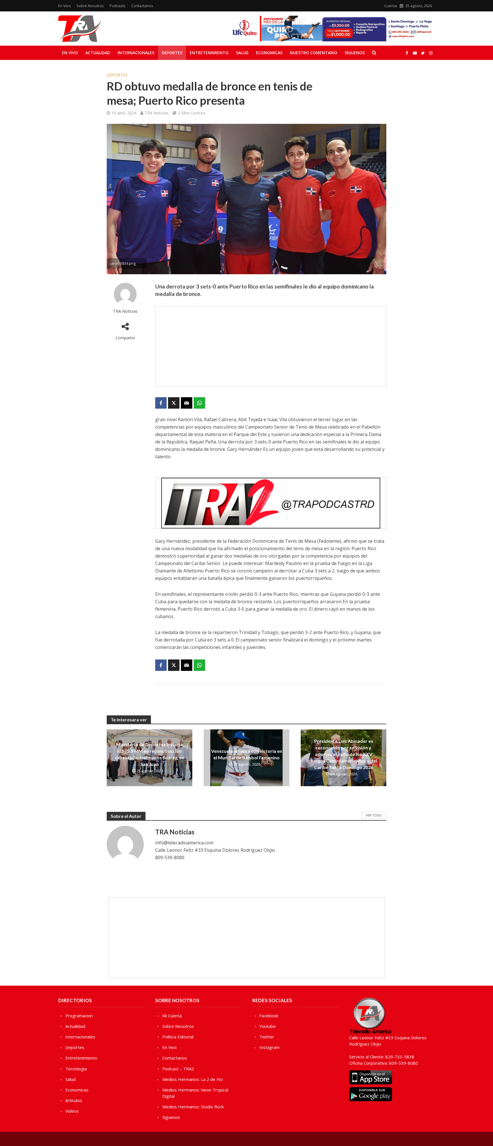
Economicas (269, 52)
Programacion (79, 1015)
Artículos (73, 1100)
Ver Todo (374, 815)
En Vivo (64, 5)
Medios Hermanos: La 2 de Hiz (192, 1079)
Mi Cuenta (172, 1015)
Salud (242, 52)
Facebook (268, 1015)
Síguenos (355, 52)
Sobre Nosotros (90, 5)
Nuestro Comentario (313, 52)
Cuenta (390, 5)
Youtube (267, 1026)
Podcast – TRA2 (178, 1069)
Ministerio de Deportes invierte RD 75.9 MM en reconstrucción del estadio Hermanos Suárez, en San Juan (149, 754)
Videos (72, 1111)
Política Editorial (177, 1037)
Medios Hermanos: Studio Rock (193, 1106)
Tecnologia (76, 1069)
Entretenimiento (209, 52)
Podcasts (118, 5)
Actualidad (97, 52)
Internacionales (136, 52)
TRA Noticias (157, 113)
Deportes (172, 52)
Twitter (266, 1037)
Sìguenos (171, 1117)
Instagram (269, 1047)
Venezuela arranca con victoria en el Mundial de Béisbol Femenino (246, 754)
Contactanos (142, 5)
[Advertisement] (270, 347)
